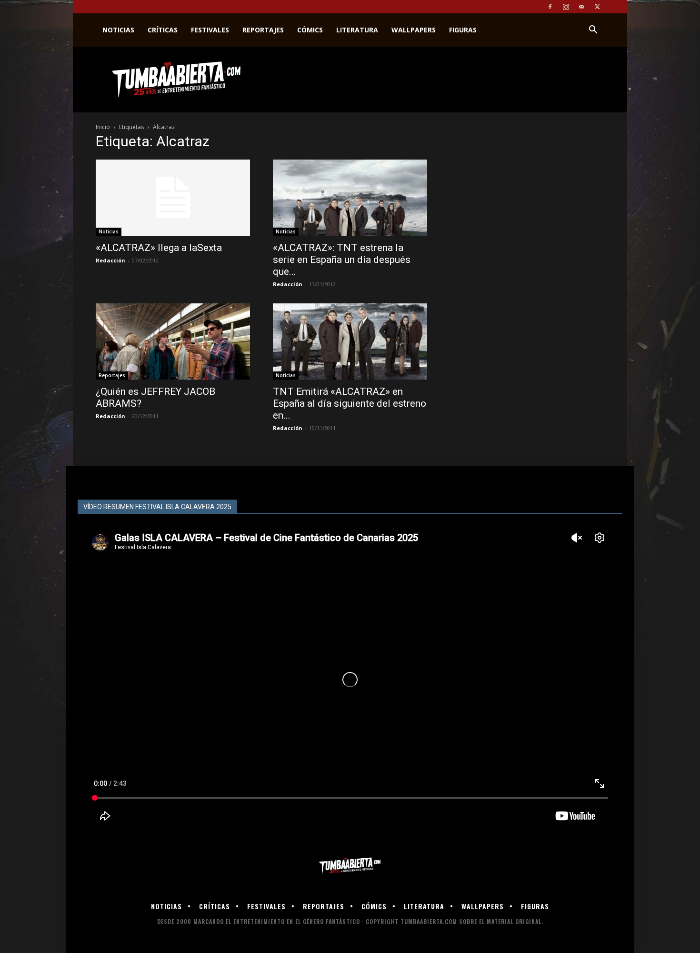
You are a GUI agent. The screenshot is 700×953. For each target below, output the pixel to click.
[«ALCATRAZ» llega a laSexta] (173, 198)
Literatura (357, 29)
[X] (597, 6)
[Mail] (581, 6)
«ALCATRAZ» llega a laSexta (159, 247)
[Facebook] (550, 6)
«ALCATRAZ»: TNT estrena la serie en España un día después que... (341, 259)
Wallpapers (413, 29)
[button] (592, 30)
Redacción (110, 260)
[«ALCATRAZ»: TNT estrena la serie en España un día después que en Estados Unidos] (350, 198)
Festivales (210, 29)
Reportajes (263, 29)
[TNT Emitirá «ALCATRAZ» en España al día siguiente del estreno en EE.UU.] (350, 341)
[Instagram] (566, 6)
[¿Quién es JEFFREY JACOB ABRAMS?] (173, 341)
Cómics (310, 29)
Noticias (118, 29)
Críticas (163, 29)
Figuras (463, 29)
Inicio (103, 127)
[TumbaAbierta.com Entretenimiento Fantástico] (350, 866)
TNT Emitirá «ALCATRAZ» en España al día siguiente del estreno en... (349, 403)
